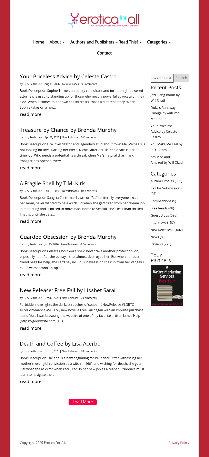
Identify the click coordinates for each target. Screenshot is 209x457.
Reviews (157, 244)
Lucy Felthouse (32, 84)
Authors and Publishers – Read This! (104, 42)
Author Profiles (162, 181)
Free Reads (159, 208)
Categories (157, 42)
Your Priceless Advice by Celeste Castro (68, 76)
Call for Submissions (166, 188)
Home (38, 42)
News (155, 237)
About (55, 42)
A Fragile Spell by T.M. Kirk (52, 183)
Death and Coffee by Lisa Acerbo (60, 344)
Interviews (158, 222)
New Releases (70, 84)
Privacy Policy (178, 443)
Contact (104, 53)
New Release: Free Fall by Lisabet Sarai (68, 290)
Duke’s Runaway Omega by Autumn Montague (165, 113)
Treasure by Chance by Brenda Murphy (68, 130)
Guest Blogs (160, 215)
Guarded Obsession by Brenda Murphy (68, 237)
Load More (83, 402)
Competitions (161, 201)
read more (30, 114)
